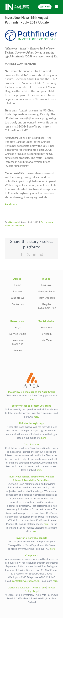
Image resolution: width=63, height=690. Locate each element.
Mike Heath (13, 222)
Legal (36, 591)
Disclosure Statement (19, 587)
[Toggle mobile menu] (56, 6)
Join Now (45, 7)
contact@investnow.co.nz (25, 581)
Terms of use (39, 587)
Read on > (11, 204)
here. (31, 399)
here (55, 581)
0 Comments (18, 226)
